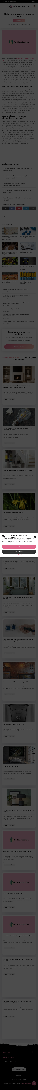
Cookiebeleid (18, 555)
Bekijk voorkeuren (19, 551)
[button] (35, 536)
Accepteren (19, 546)
